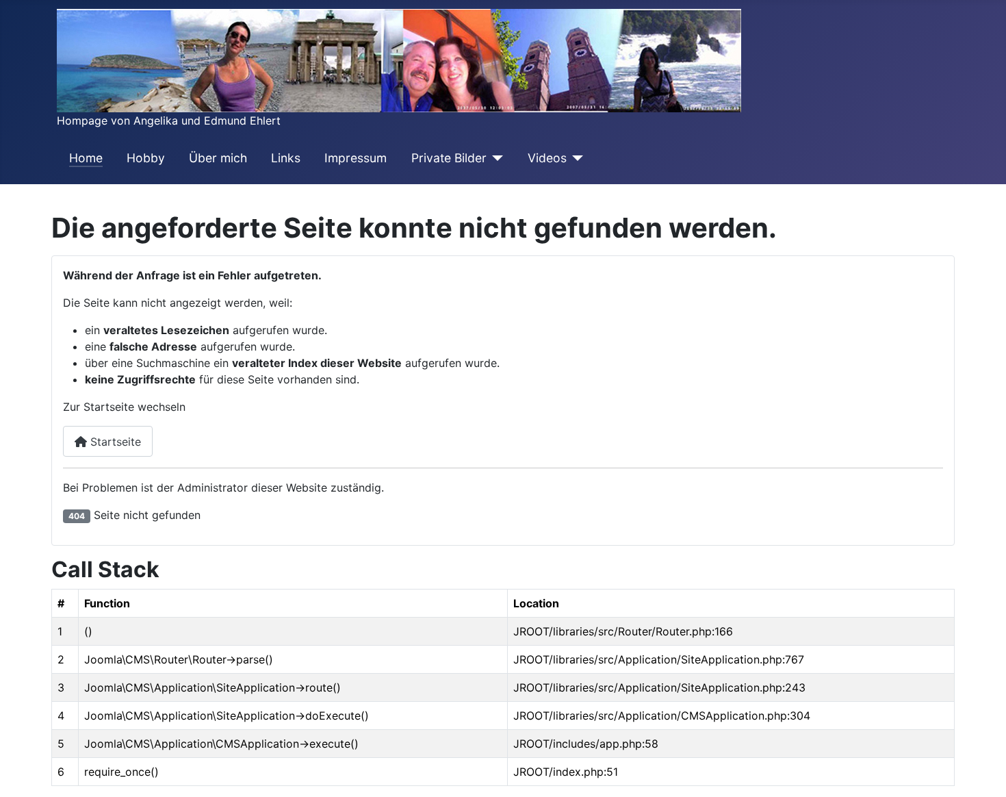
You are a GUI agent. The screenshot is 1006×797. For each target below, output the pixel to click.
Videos (547, 158)
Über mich (218, 158)
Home (86, 158)
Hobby (146, 158)
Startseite (114, 441)
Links (285, 158)
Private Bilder (449, 158)
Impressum (355, 158)
